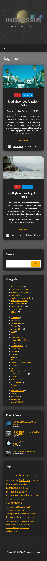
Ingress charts (15, 517)
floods (28, 507)
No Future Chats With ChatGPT (24, 452)
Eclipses (14, 326)
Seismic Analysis (17, 379)
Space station (16, 382)
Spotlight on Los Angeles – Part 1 (23, 194)
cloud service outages (20, 484)
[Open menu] (4, 47)
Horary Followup (17, 346)
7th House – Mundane (19, 289)
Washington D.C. (17, 399)
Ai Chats (14, 295)
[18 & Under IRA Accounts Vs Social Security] (8, 424)
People (13, 368)
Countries (15, 318)
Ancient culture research (20, 298)
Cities (17, 95)
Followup (14, 334)
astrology (22, 475)
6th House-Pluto (17, 287)
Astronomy (15, 309)
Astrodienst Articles (19, 301)
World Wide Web (18, 402)
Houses (14, 351)
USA (12, 393)
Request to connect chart (13, 521)
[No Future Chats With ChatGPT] (8, 453)
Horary (14, 343)
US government (24, 528)
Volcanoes (15, 396)
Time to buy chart (11, 524)
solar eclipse (31, 521)
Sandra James (18, 147)
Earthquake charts (17, 487)
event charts (14, 503)
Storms (14, 385)
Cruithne (14, 320)
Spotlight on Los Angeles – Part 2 (23, 103)
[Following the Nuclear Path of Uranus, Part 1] (8, 443)
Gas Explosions (17, 337)
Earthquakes (16, 323)
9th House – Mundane (19, 292)
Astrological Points (18, 306)
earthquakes (11, 499)
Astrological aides (18, 303)
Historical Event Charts (20, 340)
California (24, 480)
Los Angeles (27, 95)
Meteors (14, 360)
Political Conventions (19, 374)
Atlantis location (12, 481)
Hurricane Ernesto (28, 514)
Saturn (24, 521)
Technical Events (17, 391)
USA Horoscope (12, 528)
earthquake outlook (16, 491)
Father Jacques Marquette (15, 507)
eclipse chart (21, 499)
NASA (13, 365)
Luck (13, 357)
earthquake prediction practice (22, 495)
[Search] (35, 264)
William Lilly (11, 531)
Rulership (15, 376)
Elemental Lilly (16, 329)
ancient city (10, 476)
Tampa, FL (15, 388)
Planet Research (17, 371)
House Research (17, 348)
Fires (13, 332)
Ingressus (23, 20)
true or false (21, 525)
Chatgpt (34, 480)
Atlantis (34, 476)
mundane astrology (31, 518)
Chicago (14, 312)
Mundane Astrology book (21, 362)
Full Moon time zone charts (15, 510)
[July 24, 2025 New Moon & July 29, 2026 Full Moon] (8, 433)
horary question (13, 513)
